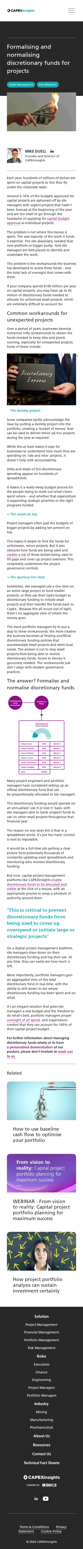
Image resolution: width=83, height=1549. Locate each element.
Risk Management (41, 1348)
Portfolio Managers (41, 1395)
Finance (41, 1372)
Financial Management (41, 1332)
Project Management (41, 1325)
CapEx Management (21, 84)
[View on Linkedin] (52, 151)
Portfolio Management (41, 1340)
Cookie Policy (51, 1531)
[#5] (36, 1498)
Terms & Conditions (34, 1527)
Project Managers (41, 1388)
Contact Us (41, 1454)
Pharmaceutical (41, 1427)
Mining (41, 1412)
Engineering (41, 1380)
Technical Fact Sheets (41, 1463)
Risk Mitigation (48, 84)
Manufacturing (41, 1420)
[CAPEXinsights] (21, 10)
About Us (41, 1436)
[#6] (45, 1498)
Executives (41, 1364)
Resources (14, 30)
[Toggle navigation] (71, 10)
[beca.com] (41, 1486)
